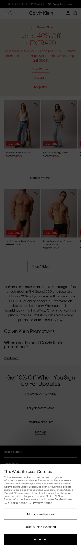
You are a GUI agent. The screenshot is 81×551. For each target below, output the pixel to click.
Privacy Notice (42, 502)
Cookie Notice (17, 502)
